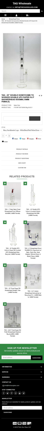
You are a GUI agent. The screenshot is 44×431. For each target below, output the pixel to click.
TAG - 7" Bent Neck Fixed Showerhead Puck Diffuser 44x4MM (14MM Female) (12, 211)
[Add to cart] (5, 222)
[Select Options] (5, 183)
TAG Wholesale (22, 3)
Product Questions (22, 158)
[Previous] (39, 95)
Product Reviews (22, 154)
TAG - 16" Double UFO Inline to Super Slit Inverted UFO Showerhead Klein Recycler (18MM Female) (13, 251)
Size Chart (22, 163)
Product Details (22, 149)
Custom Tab (22, 168)
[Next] (41, 95)
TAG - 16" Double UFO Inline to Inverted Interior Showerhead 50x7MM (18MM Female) (33, 212)
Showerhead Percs (14, 19)
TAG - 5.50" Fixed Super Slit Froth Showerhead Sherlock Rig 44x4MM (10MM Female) (12, 333)
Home (3, 19)
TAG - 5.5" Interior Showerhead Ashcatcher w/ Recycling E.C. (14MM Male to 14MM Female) (33, 294)
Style (3, 127)
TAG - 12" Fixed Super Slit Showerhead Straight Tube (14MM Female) (12, 290)
